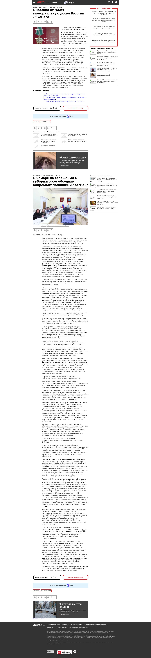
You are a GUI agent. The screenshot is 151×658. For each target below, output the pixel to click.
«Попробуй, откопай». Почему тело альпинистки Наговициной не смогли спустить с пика (107, 70)
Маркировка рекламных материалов (57, 627)
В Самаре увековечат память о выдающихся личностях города (49, 134)
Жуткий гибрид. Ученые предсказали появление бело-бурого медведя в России (107, 52)
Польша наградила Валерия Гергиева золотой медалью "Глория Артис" (48, 141)
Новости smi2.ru (39, 170)
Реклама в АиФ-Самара (53, 626)
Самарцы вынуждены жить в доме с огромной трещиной (77, 134)
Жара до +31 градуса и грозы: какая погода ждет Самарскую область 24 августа (103, 20)
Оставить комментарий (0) (75, 108)
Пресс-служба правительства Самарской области (55, 226)
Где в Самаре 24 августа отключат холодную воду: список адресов (104, 27)
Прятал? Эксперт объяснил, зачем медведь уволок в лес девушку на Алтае (106, 208)
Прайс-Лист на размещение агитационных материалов (77, 626)
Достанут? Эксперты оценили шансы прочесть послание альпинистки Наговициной (107, 81)
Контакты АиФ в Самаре (101, 626)
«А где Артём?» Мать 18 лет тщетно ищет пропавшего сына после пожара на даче (106, 191)
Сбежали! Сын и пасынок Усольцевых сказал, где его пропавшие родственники (107, 58)
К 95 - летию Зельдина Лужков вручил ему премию (64, 101)
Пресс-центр (65, 624)
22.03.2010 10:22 (37, 7)
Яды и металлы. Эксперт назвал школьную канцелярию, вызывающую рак (106, 75)
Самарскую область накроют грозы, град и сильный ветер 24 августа (103, 41)
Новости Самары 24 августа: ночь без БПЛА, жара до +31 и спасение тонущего (104, 13)
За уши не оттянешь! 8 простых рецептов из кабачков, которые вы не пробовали (107, 203)
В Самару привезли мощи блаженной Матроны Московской (104, 34)
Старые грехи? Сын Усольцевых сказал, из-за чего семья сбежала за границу (107, 180)
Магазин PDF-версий (76, 624)
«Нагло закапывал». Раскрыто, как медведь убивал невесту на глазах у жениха (107, 185)
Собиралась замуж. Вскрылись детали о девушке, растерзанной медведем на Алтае (106, 64)
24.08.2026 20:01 (37, 175)
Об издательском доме (53, 624)
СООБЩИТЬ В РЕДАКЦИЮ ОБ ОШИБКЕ (78, 627)
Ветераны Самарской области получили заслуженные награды (77, 140)
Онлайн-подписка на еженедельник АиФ (95, 624)
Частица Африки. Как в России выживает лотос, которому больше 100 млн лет (107, 197)
